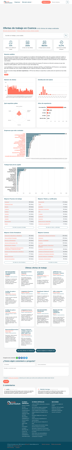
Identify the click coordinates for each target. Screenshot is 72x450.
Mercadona (22, 151)
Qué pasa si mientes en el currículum (40, 428)
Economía (41, 243)
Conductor (7, 209)
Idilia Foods (24, 423)
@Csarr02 (27, 444)
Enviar (6, 381)
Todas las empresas (56, 408)
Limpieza (6, 211)
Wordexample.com (17, 445)
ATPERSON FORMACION (20, 134)
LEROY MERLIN (22, 140)
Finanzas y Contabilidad (43, 240)
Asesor (6, 223)
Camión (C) (41, 216)
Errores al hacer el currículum (38, 426)
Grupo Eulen (22, 149)
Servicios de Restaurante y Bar (11, 243)
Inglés (40, 204)
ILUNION (23, 139)
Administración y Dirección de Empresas (47, 235)
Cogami (23, 421)
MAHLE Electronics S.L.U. (19, 143)
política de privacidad (13, 377)
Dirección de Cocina (9, 256)
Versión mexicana (46, 444)
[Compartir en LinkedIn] (22, 358)
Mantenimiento (8, 221)
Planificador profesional (57, 410)
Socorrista (41, 219)
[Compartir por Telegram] (26, 358)
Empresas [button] (17, 2)
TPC (39, 211)
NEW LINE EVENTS (21, 154)
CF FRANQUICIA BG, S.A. (20, 150)
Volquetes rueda (25, 413)
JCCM (23, 133)
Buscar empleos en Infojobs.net (46, 350)
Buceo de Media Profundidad (11, 238)
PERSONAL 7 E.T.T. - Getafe (19, 147)
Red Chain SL (25, 429)
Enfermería (41, 238)
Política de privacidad (56, 444)
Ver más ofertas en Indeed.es (25, 350)
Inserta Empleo (22, 145)
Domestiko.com (21, 144)
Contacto (18, 447)
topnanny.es (22, 138)
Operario (6, 206)
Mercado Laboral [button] (27, 2)
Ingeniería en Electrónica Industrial (46, 249)
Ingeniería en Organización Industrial (46, 251)
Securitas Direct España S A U (18, 152)
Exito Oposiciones (21, 146)
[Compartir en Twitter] (24, 358)
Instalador (41, 214)
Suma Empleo (22, 153)
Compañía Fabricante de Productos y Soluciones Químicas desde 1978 (20, 156)
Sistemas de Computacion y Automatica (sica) (26, 434)
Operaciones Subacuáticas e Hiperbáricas (13, 235)
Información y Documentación (45, 258)
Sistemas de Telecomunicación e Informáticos (14, 251)
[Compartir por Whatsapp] (17, 358)
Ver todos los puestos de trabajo (19, 227)
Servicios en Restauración (10, 240)
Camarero (7, 214)
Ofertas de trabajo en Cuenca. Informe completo (28, 30)
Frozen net (24, 431)
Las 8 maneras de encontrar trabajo (40, 425)
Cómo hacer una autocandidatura (39, 433)
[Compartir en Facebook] (19, 358)
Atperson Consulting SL (20, 137)
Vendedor (7, 219)
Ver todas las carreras (52, 262)
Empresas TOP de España (58, 407)
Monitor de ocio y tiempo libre (45, 221)
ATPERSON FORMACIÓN (20, 142)
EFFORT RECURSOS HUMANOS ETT (25, 417)
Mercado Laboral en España (9, 30)
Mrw (23, 424)
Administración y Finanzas (10, 245)
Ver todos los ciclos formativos (19, 262)
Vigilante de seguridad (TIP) (44, 223)
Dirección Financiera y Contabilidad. (46, 256)
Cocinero (6, 216)
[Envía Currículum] (8, 2)
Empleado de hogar (9, 204)
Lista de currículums (56, 412)
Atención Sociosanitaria (9, 258)
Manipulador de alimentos (44, 209)
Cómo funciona (10, 447)
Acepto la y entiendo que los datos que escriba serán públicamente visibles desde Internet (29, 377)
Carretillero (41, 206)
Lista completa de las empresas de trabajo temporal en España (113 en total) (40, 412)
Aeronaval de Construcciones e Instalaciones (26, 410)
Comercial (7, 202)
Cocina (6, 254)
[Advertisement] (15, 14)
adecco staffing (21, 136)
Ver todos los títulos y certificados (53, 227)
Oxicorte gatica (25, 420)
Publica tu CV (46, 2)
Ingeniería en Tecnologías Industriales (46, 254)
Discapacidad (41, 202)
